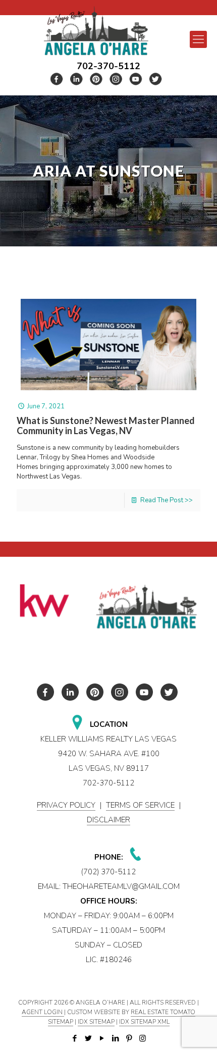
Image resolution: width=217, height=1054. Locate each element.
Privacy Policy (66, 805)
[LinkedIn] (115, 1038)
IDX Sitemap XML (144, 1022)
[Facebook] (74, 1038)
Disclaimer (108, 820)
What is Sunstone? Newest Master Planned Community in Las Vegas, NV (106, 425)
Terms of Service (140, 805)
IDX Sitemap (96, 1022)
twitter (76, 79)
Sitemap (60, 1022)
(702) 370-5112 (108, 872)
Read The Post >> (166, 500)
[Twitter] (88, 1038)
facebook (57, 79)
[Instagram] (142, 1038)
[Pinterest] (129, 1038)
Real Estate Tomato (163, 1012)
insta (116, 79)
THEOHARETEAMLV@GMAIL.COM (121, 886)
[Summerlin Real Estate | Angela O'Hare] (96, 30)
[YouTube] (101, 1038)
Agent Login (43, 1012)
